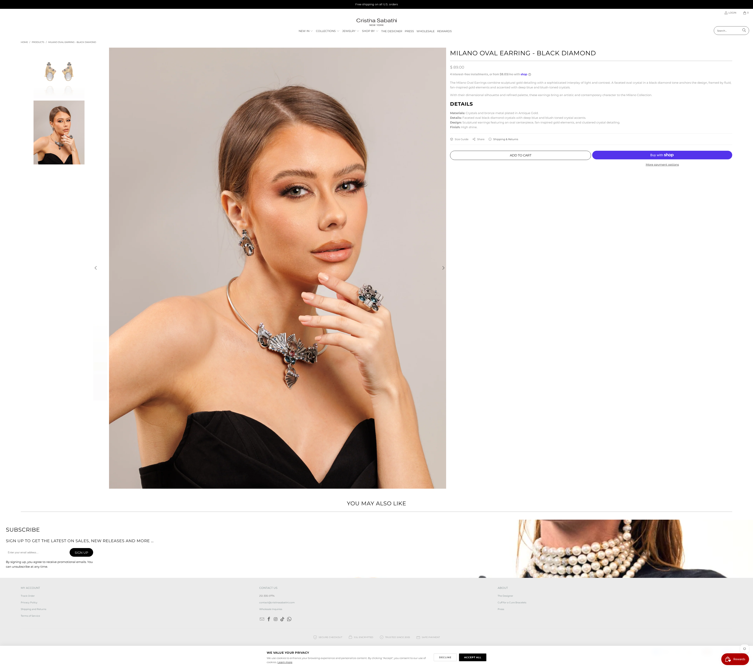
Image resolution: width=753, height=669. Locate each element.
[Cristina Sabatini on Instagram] (276, 619)
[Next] (443, 268)
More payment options (662, 164)
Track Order (28, 595)
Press (501, 609)
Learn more (284, 662)
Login (732, 12)
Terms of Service (30, 615)
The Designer (505, 595)
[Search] (744, 30)
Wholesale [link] (426, 31)
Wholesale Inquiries (270, 609)
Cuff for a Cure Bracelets (512, 602)
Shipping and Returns (33, 609)
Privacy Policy (29, 602)
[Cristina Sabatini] (376, 22)
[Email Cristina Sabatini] (262, 619)
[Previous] (96, 268)
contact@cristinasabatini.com (277, 602)
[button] (306, 31)
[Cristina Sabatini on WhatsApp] (289, 619)
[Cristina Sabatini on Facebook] (269, 619)
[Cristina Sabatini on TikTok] (283, 619)
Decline (445, 657)
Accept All (472, 657)
